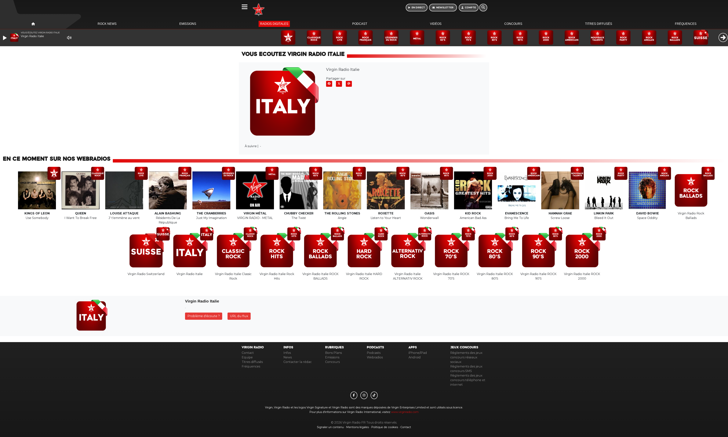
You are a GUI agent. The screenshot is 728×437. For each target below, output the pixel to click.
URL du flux (239, 316)
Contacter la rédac (297, 362)
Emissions (187, 23)
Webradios (375, 357)
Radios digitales (274, 23)
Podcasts (373, 353)
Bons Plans (333, 353)
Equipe (247, 357)
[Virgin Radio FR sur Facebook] (354, 395)
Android (415, 357)
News (287, 357)
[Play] (5, 38)
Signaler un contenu (330, 427)
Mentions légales (357, 427)
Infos (287, 353)
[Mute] (69, 38)
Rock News (107, 23)
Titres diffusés (598, 23)
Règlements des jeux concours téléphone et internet (467, 380)
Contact (248, 353)
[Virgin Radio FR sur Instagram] (364, 395)
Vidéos (436, 23)
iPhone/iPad (418, 353)
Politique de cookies (384, 427)
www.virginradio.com (405, 412)
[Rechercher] (483, 7)
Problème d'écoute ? (203, 316)
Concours (513, 23)
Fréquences (686, 23)
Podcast (359, 23)
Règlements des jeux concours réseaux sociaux (466, 357)
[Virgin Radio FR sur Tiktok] (374, 395)
